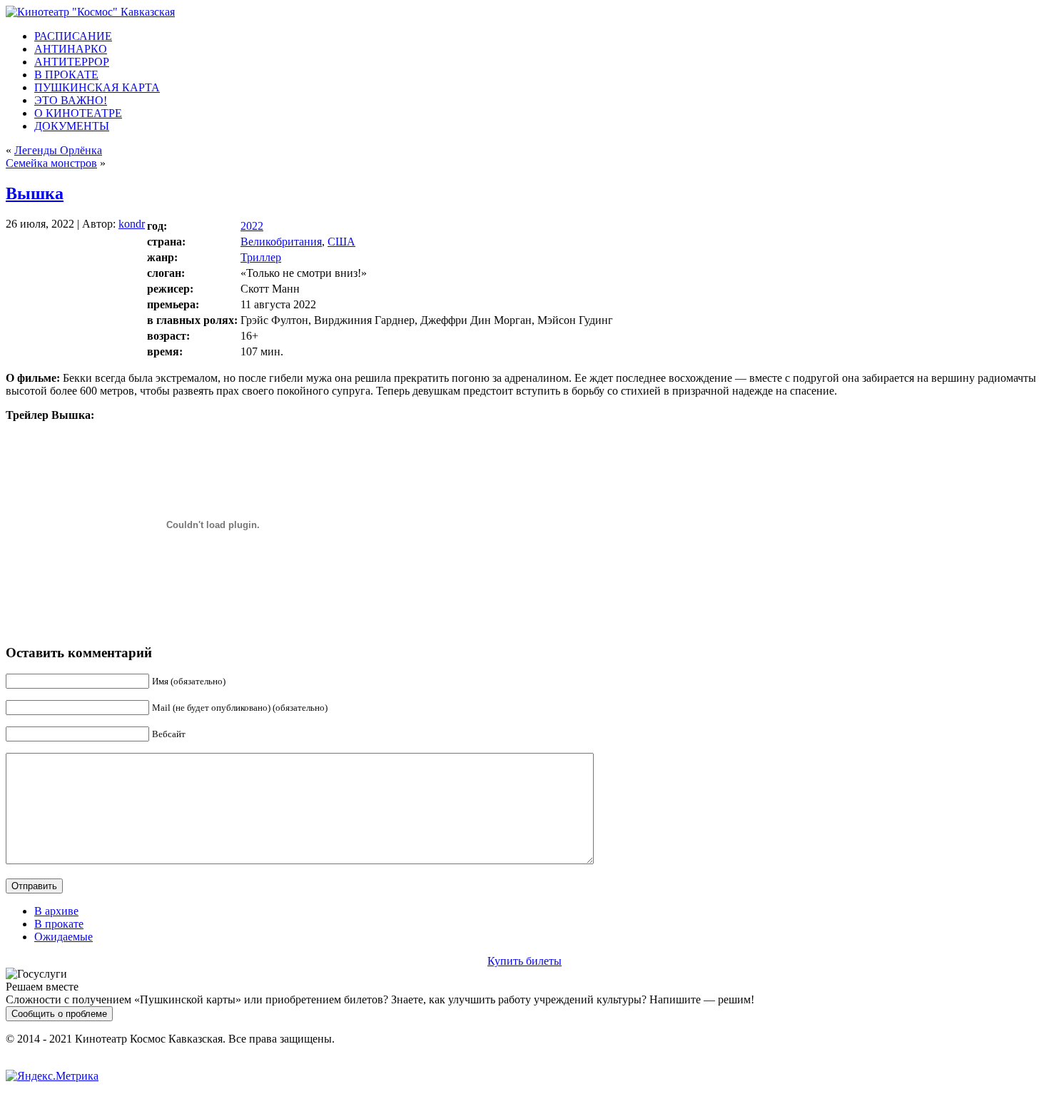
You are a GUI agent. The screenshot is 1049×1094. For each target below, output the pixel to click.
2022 (251, 226)
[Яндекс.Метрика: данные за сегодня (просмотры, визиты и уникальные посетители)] (52, 1076)
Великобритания (281, 241)
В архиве (56, 911)
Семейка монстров (51, 163)
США (341, 241)
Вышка (35, 193)
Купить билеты (524, 961)
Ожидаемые (63, 937)
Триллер (260, 257)
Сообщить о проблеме (59, 1013)
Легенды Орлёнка (58, 150)
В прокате (58, 924)
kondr (131, 224)
